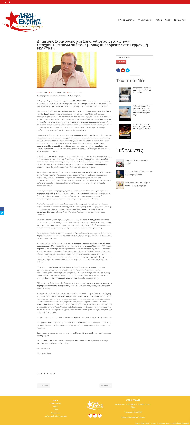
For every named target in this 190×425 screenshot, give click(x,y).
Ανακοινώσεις (144, 20)
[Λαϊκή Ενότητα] (23, 20)
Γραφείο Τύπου (60, 92)
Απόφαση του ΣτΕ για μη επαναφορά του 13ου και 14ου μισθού (142, 90)
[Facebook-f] (90, 416)
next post (105, 385)
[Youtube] (9, 2)
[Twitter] (5, 2)
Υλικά (167, 20)
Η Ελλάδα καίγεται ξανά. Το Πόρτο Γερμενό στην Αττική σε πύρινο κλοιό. (142, 126)
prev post (44, 385)
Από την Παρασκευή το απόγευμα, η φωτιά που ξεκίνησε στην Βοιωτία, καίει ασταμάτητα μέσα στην (142, 110)
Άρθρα (159, 20)
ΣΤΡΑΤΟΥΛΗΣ (78, 92)
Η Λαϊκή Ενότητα (125, 20)
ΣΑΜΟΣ (71, 92)
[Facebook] (1, 2)
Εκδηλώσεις (180, 20)
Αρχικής (53, 92)
